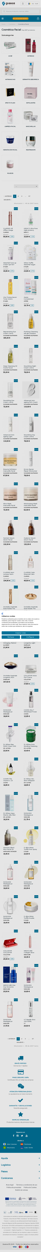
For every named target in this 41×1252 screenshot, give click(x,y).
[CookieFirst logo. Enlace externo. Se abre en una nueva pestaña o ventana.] (2, 614)
